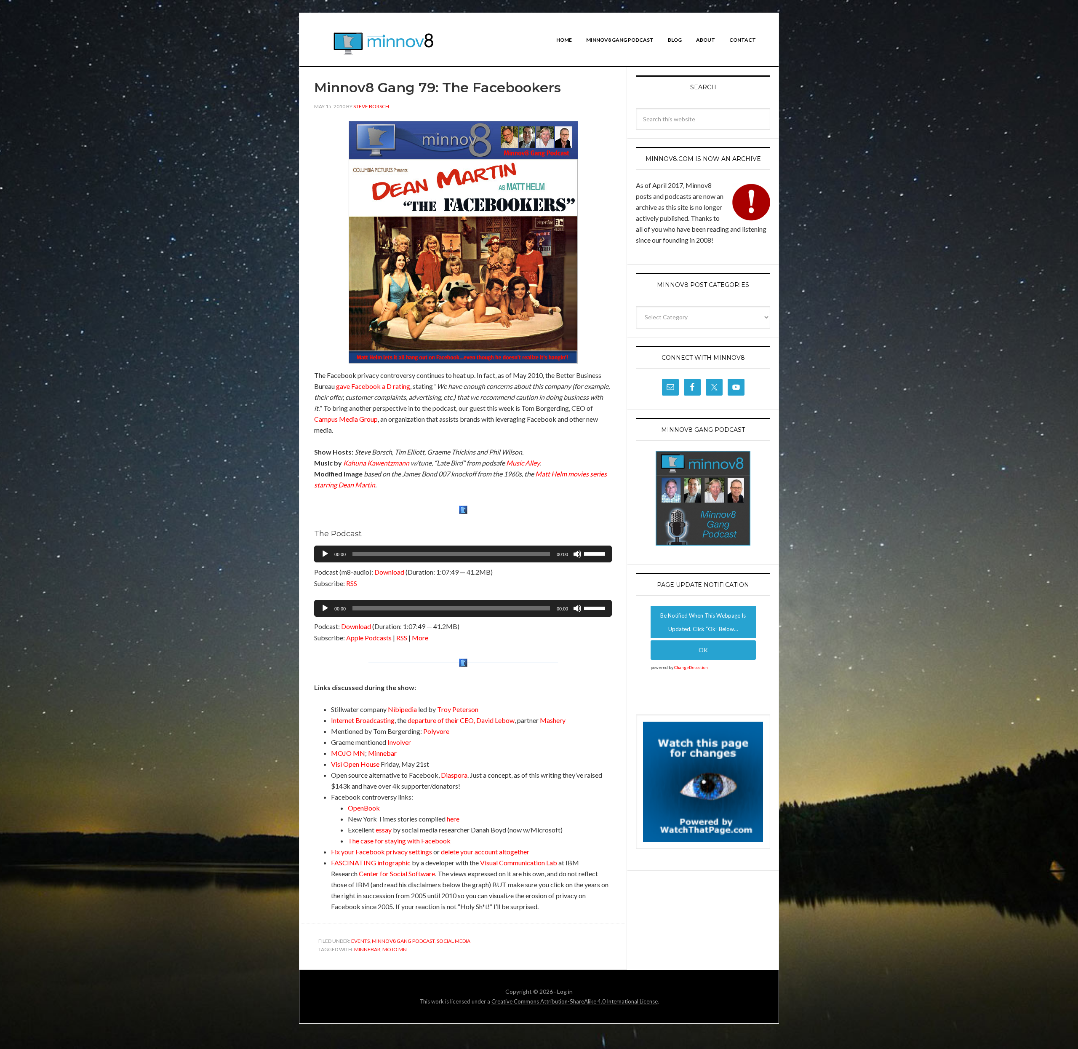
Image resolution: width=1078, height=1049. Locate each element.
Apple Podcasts (369, 638)
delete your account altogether (485, 852)
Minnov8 (383, 47)
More (420, 638)
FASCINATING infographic (371, 863)
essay (384, 830)
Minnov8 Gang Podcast (403, 941)
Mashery (553, 720)
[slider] (596, 553)
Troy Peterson (457, 709)
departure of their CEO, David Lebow (461, 720)
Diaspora (454, 775)
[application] (463, 554)
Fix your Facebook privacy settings (381, 852)
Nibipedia (402, 709)
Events (360, 941)
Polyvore (436, 731)
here (453, 819)
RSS (351, 583)
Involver (399, 742)
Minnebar (382, 753)
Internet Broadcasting (363, 720)
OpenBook (364, 808)
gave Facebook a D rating (373, 386)
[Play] (325, 554)
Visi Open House (355, 764)
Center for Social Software (397, 874)
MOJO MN (348, 753)
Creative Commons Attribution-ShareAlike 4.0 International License (574, 1001)
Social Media (453, 941)
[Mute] (577, 554)
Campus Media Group (346, 419)
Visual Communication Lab (518, 863)
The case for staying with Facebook (399, 841)
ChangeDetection (691, 667)
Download (389, 572)
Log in (565, 991)
